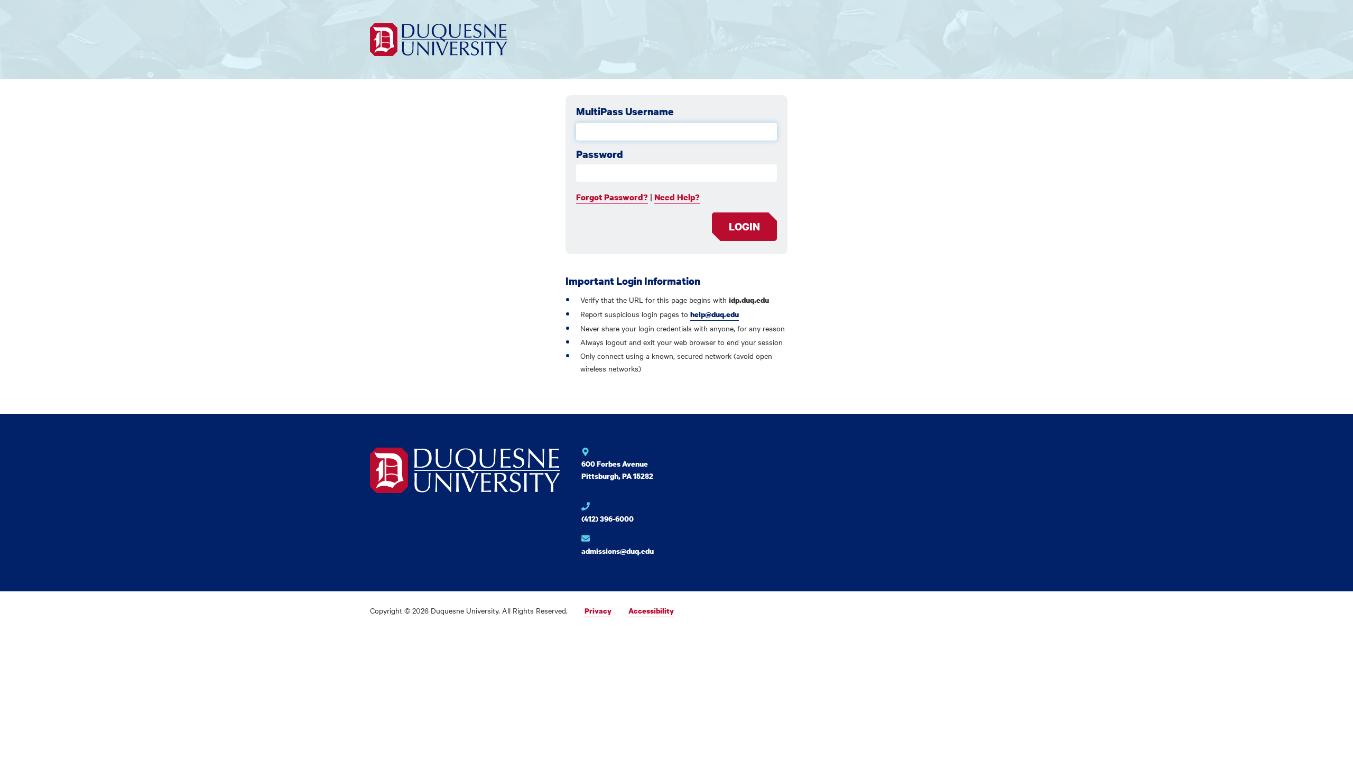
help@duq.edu (714, 314)
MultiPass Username (625, 111)
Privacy (598, 611)
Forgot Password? (612, 197)
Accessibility (651, 611)
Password (599, 154)
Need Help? (677, 197)
